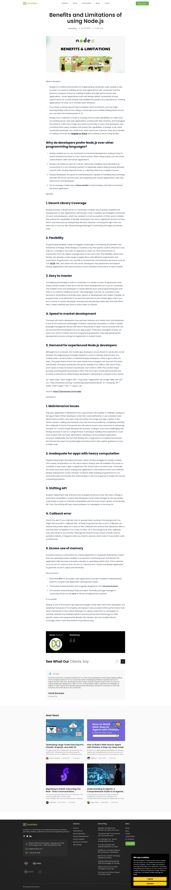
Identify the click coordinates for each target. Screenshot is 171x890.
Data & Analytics (79, 839)
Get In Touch (142, 3)
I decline (150, 883)
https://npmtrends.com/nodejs (67, 391)
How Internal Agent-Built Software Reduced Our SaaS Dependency (108, 847)
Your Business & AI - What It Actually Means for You (107, 840)
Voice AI (76, 828)
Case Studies (86, 3)
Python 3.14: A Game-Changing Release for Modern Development (109, 858)
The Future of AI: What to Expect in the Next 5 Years (109, 873)
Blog (127, 831)
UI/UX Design (77, 845)
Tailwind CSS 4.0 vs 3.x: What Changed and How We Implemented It (107, 869)
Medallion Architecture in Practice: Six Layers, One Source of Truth (109, 830)
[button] (117, 661)
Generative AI (77, 831)
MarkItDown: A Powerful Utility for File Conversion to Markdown (109, 851)
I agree (150, 879)
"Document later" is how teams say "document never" (109, 835)
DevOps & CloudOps (80, 842)
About (127, 828)
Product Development (81, 836)
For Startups (129, 839)
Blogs (98, 3)
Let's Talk (130, 843)
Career (107, 3)
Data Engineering (79, 834)
